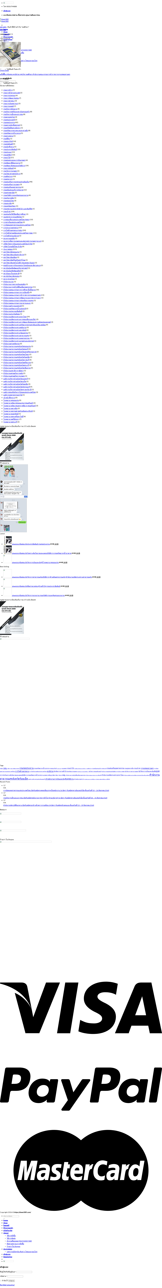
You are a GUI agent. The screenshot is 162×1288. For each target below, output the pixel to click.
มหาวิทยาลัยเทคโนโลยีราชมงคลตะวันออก (19, 263)
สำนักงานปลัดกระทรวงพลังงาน (14, 327)
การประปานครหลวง (10, 228)
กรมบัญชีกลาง (8, 147)
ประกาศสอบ (7, 249)
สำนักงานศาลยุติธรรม (11, 344)
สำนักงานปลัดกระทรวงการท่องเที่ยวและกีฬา (19, 319)
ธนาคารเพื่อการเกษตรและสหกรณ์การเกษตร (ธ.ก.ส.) (22, 241)
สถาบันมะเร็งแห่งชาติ (11, 273)
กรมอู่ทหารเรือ (129, 768)
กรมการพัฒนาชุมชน (11, 98)
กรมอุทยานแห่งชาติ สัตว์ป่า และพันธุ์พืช (17, 209)
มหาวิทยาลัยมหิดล (10, 257)
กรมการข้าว (7, 90)
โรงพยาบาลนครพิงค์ (10, 414)
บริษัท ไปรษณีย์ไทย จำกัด (12, 246)
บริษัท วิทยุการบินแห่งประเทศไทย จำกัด (17, 244)
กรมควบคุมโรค (9, 117)
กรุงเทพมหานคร (147, 768)
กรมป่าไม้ (6, 157)
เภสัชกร (108, 779)
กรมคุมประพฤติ (9, 120)
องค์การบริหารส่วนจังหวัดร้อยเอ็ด (15, 384)
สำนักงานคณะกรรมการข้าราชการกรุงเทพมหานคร (22, 295)
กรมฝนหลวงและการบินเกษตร (14, 160)
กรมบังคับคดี (8, 144)
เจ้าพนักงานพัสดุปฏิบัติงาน (101, 779)
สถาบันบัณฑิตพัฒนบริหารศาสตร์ (15, 268)
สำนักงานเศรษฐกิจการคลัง (13, 373)
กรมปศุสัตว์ (7, 155)
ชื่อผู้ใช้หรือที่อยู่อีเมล (8, 1272)
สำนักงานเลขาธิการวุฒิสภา (13, 371)
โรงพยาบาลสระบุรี (10, 422)
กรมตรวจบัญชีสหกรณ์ (11, 125)
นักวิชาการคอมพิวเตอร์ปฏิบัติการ (109, 771)
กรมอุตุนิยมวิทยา (9, 206)
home (5, 1220)
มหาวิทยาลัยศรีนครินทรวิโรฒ (14, 260)
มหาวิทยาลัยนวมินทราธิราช (13, 255)
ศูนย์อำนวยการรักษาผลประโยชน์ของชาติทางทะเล (22, 265)
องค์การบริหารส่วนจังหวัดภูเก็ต (14, 381)
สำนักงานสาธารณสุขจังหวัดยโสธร (16, 354)
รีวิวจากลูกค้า (8, 37)
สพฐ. (64, 775)
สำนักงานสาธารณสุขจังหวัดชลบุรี (15, 349)
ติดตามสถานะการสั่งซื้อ (15, 1244)
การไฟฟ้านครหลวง (22, 771)
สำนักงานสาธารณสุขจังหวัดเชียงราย (17, 368)
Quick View (4, 70)
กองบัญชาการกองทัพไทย (12, 217)
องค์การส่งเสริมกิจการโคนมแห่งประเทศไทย (19, 392)
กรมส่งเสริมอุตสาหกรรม (12, 187)
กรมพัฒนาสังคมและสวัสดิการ (14, 165)
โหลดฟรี (6, 1225)
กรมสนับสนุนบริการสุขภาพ (13, 190)
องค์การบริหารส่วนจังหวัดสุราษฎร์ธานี (17, 389)
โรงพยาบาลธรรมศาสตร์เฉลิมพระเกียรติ (18, 411)
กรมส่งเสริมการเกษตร (11, 184)
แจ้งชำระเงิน (7, 39)
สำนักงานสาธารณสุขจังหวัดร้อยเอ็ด (16, 357)
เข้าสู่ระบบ (11, 1280)
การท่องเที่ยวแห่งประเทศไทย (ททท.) (16, 219)
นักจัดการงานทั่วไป (60, 771)
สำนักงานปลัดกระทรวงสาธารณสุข (16, 335)
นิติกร (56, 775)
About (6, 1233)
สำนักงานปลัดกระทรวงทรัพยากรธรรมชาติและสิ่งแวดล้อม (24, 325)
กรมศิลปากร (7, 176)
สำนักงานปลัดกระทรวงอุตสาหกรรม (16, 338)
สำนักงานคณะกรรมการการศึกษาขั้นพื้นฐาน (19, 290)
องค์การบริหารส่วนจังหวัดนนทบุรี (15, 379)
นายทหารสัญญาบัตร (49, 775)
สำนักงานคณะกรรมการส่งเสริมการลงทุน (18, 300)
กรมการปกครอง (9, 95)
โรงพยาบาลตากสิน (10, 408)
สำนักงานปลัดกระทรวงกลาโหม (14, 317)
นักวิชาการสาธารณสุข (131, 771)
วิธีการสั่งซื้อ (11, 1236)
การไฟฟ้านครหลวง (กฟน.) (13, 230)
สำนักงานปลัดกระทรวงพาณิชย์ (14, 330)
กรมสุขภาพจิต (8, 198)
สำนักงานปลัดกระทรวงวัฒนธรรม (15, 333)
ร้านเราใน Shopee (13, 1246)
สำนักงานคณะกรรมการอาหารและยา (17, 303)
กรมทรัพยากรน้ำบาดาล (12, 133)
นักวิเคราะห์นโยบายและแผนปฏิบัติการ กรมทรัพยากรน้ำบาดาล (23, 775)
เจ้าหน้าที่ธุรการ (9, 398)
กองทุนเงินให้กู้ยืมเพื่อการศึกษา (14, 214)
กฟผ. (8, 768)
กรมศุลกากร (7, 179)
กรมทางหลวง (8, 136)
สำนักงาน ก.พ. (8, 282)
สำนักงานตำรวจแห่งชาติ (12, 306)
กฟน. (5, 768)
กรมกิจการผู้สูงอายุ (10, 109)
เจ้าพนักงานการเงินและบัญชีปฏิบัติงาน (59, 779)
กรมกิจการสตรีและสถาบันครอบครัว (16, 112)
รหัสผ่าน (3, 1276)
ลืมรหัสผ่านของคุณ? (7, 1285)
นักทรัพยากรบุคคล (72, 771)
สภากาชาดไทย (9, 279)
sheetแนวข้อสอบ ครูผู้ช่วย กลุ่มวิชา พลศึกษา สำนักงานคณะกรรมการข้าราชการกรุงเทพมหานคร (35, 74)
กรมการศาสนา (8, 101)
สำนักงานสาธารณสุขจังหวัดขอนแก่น (17, 346)
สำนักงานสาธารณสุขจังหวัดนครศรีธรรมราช (19, 352)
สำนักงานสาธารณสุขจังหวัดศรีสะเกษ (17, 362)
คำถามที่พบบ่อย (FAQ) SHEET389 (19, 1241)
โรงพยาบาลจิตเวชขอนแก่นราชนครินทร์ (18, 403)
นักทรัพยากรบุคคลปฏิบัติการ (82, 771)
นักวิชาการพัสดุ (121, 771)
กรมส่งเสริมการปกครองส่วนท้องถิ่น (16, 182)
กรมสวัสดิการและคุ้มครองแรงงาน (15, 195)
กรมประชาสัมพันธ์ (10, 149)
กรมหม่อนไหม (8, 201)
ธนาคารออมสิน (9, 238)
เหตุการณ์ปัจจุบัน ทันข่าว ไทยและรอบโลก (22, 61)
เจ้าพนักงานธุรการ (79, 779)
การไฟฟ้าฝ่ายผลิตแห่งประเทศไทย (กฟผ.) (18, 233)
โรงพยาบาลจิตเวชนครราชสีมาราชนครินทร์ (19, 406)
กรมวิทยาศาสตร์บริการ (11, 174)
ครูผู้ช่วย (50, 771)
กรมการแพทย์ (8, 106)
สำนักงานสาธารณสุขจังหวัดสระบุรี (16, 365)
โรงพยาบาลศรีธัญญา (11, 419)
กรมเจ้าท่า (7, 211)
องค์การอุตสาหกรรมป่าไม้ (12, 395)
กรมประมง (7, 152)
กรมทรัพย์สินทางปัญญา (12, 128)
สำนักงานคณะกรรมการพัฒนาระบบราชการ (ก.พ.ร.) (22, 298)
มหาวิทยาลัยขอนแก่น (11, 252)
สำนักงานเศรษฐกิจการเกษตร (14, 376)
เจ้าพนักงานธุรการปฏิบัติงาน (89, 779)
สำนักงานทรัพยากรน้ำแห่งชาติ (14, 308)
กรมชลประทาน (9, 122)
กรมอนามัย (7, 203)
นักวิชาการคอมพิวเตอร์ (95, 771)
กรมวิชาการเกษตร (10, 171)
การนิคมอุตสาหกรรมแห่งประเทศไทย (16, 225)
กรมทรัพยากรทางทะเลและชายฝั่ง (15, 130)
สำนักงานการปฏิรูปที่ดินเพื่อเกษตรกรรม (17, 287)
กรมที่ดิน (6, 139)
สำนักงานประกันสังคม (11, 314)
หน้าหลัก (3, 27)
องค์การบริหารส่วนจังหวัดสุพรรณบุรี (16, 387)
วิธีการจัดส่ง (11, 1238)
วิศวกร (60, 775)
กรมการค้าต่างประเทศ (11, 93)
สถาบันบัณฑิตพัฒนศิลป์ (12, 271)
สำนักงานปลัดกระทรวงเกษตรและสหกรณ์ (18, 341)
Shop (5, 32)
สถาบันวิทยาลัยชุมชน (11, 276)
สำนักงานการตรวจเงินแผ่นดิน (14, 284)
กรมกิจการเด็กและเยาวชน (13, 114)
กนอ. (1, 768)
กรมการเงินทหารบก (10, 103)
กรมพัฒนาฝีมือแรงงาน (11, 163)
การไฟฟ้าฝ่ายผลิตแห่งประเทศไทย (38, 771)
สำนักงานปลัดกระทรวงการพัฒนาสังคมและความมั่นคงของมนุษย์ (27, 322)
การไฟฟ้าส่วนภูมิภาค (11, 236)
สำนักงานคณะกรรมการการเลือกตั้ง (16, 292)
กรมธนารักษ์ (8, 141)
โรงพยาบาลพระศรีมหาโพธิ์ (13, 416)
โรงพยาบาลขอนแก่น (11, 400)
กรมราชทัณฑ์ (8, 168)
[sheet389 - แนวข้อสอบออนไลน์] (4, 20)
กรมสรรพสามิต (9, 192)
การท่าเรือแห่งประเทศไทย (13, 222)
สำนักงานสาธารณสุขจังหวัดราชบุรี (16, 360)
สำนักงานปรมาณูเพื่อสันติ (12, 311)
